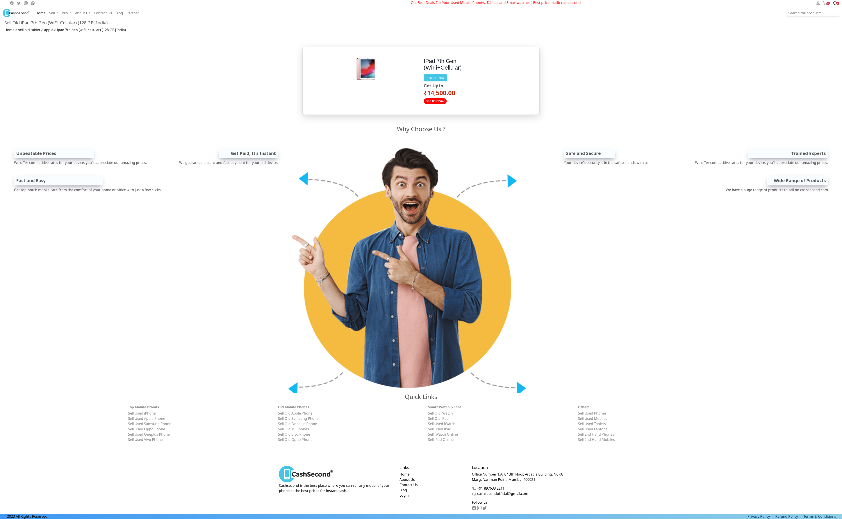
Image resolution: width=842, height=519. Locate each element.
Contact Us (103, 13)
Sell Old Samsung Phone (298, 418)
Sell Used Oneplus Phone (149, 434)
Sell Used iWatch (441, 423)
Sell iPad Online (441, 439)
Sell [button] (52, 13)
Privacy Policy (758, 516)
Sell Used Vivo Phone (145, 439)
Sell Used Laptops (592, 429)
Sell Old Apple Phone (295, 413)
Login (404, 495)
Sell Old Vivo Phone (294, 434)
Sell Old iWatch (440, 413)
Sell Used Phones (592, 413)
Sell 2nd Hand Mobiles (596, 439)
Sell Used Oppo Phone (146, 429)
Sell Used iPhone (142, 413)
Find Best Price (435, 101)
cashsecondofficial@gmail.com (502, 493)
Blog (119, 13)
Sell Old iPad (438, 418)
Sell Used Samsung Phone (149, 423)
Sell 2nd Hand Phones (596, 434)
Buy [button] (65, 13)
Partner (133, 13)
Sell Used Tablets (592, 423)
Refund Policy (786, 516)
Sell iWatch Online (443, 434)
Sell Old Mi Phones (293, 429)
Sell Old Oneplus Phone (297, 423)
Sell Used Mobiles (592, 418)
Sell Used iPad (439, 429)
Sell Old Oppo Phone (295, 439)
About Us (82, 13)
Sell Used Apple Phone (146, 418)
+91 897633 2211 (490, 488)
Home (41, 13)
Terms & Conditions (819, 516)
